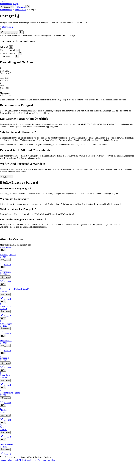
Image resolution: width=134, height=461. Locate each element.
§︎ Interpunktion (6, 27)
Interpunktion (20, 9)
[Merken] (21, 32)
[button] (67, 188)
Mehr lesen (5, 177)
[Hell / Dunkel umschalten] (28, 6)
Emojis (15, 3)
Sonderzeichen (6, 3)
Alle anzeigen (6, 247)
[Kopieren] (11, 47)
